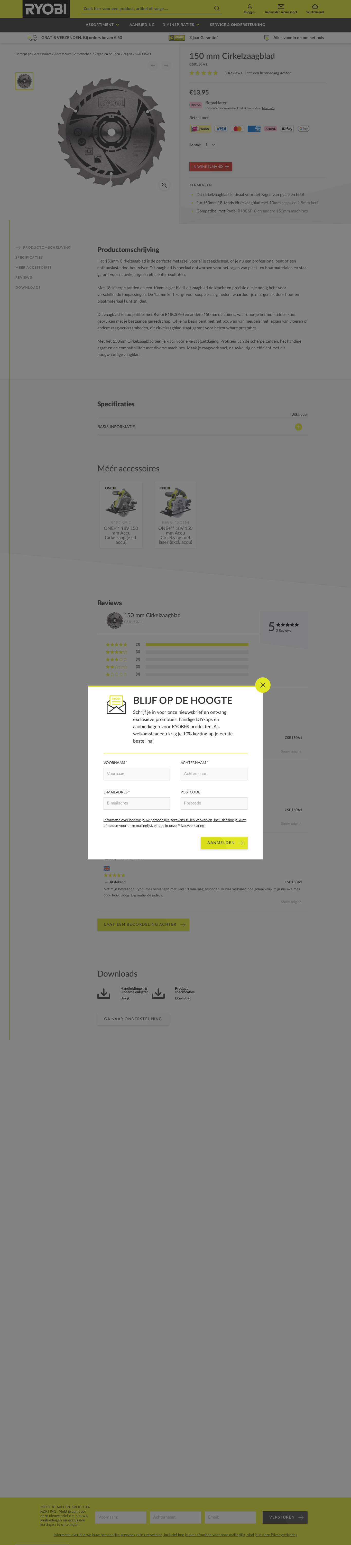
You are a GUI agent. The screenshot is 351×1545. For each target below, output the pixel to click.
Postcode (190, 792)
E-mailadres (116, 792)
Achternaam (193, 763)
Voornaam (114, 763)
